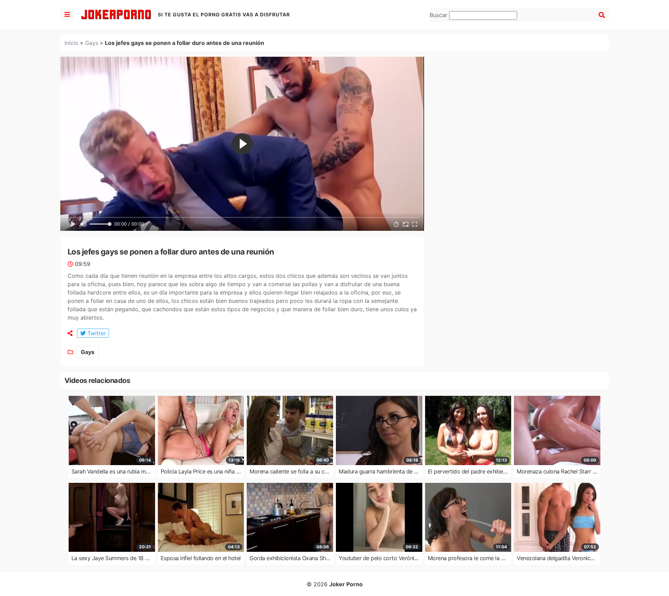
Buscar (439, 14)
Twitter (96, 333)
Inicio (71, 42)
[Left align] (67, 15)
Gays (91, 42)
